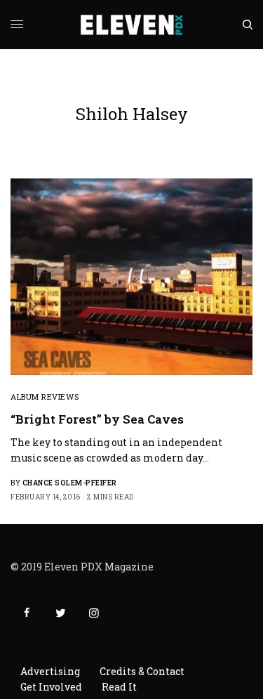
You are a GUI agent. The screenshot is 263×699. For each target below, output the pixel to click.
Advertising (50, 671)
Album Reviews (45, 396)
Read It (119, 686)
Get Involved (51, 686)
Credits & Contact (142, 671)
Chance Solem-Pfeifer (69, 483)
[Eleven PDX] (131, 24)
